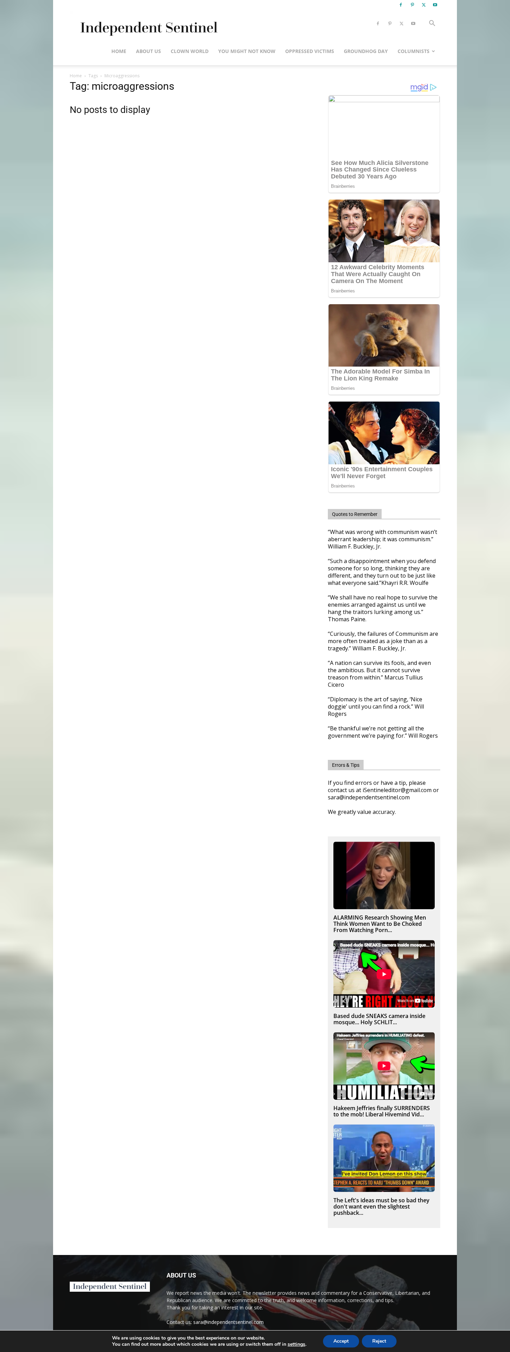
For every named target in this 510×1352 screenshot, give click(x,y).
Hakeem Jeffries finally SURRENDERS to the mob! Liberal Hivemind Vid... (381, 1111)
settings (296, 1344)
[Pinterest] (412, 5)
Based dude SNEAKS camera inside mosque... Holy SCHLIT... (379, 1019)
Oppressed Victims (309, 51)
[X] (423, 5)
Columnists (414, 51)
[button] (432, 24)
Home (118, 51)
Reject (379, 1341)
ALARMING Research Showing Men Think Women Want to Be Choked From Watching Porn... (379, 923)
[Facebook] (401, 5)
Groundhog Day (366, 51)
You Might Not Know (246, 51)
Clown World (190, 51)
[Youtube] (435, 5)
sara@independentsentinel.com (228, 1322)
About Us (148, 51)
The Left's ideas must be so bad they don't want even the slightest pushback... (381, 1206)
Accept (341, 1341)
